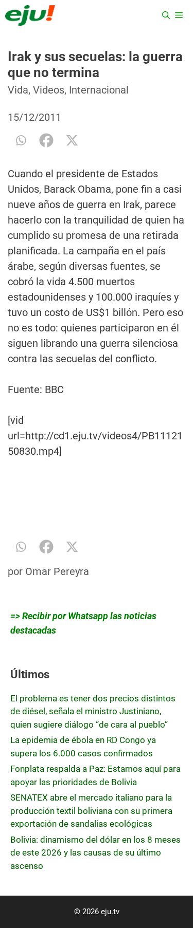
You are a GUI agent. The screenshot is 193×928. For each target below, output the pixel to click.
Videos (48, 90)
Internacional (99, 90)
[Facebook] (46, 140)
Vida (18, 90)
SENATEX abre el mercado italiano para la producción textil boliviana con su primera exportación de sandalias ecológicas (91, 810)
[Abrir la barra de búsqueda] (166, 15)
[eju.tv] (30, 15)
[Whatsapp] (20, 140)
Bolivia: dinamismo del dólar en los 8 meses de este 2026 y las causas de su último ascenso (95, 852)
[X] (72, 140)
